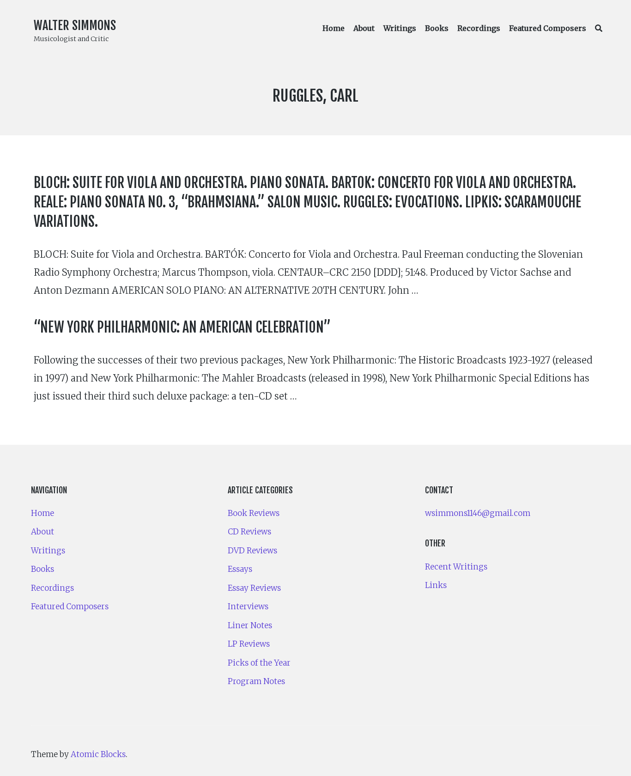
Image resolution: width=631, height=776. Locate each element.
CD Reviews (249, 532)
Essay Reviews (254, 588)
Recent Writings (456, 567)
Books (437, 28)
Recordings (478, 28)
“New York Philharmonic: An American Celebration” (182, 327)
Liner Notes (250, 625)
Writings (399, 28)
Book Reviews (253, 513)
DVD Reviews (252, 551)
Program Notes (256, 681)
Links (436, 585)
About (364, 28)
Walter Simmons (75, 25)
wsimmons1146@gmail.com (477, 513)
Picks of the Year (259, 663)
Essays (240, 569)
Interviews (248, 606)
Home (333, 28)
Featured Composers (547, 28)
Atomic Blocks (98, 754)
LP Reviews (249, 644)
